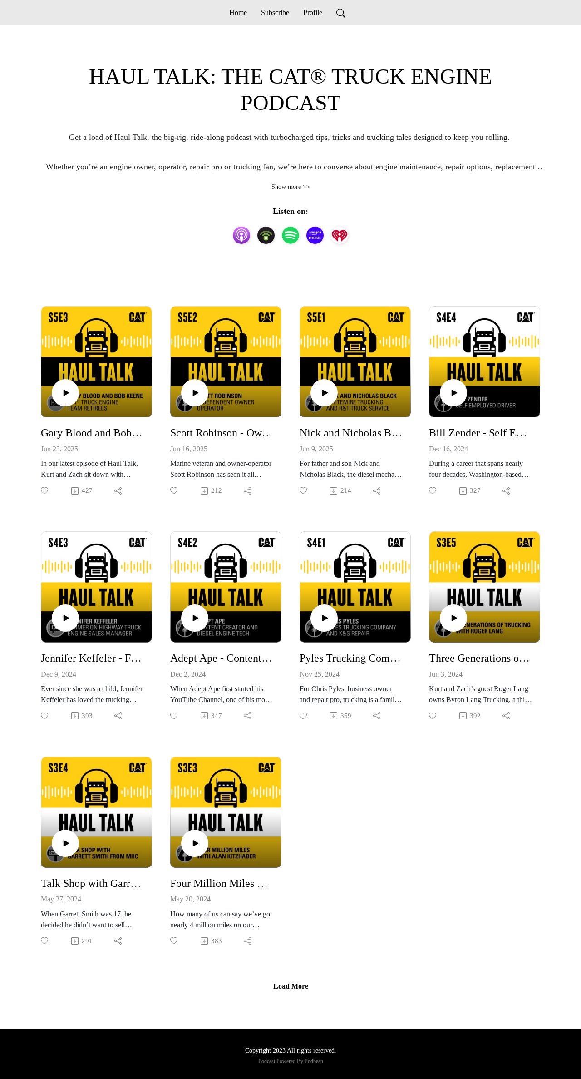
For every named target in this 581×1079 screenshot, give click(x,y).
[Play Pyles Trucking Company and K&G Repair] (324, 618)
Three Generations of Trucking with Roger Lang (481, 658)
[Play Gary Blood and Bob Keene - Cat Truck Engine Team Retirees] (65, 392)
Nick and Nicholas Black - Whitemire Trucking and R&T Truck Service (352, 433)
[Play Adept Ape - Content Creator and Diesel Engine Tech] (194, 618)
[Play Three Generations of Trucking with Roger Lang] (453, 618)
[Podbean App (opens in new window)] (266, 235)
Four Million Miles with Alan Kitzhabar (222, 883)
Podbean (314, 1061)
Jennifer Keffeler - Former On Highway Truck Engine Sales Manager (93, 658)
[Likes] (45, 490)
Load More (290, 986)
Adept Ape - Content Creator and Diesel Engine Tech (222, 658)
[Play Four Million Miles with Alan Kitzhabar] (194, 843)
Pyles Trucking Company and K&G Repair (352, 658)
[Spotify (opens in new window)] (290, 235)
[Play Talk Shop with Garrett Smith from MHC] (65, 843)
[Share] (118, 490)
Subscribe (275, 12)
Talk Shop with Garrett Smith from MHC (93, 883)
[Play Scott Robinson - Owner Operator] (194, 392)
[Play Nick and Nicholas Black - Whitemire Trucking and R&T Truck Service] (324, 392)
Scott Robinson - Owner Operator (222, 433)
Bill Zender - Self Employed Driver (481, 433)
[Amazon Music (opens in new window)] (315, 235)
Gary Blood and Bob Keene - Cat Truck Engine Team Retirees (93, 433)
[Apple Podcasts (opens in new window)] (241, 235)
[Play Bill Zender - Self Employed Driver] (453, 392)
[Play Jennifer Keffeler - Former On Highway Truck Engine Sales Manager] (65, 618)
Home (238, 12)
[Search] (341, 13)
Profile (312, 12)
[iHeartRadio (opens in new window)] (339, 235)
